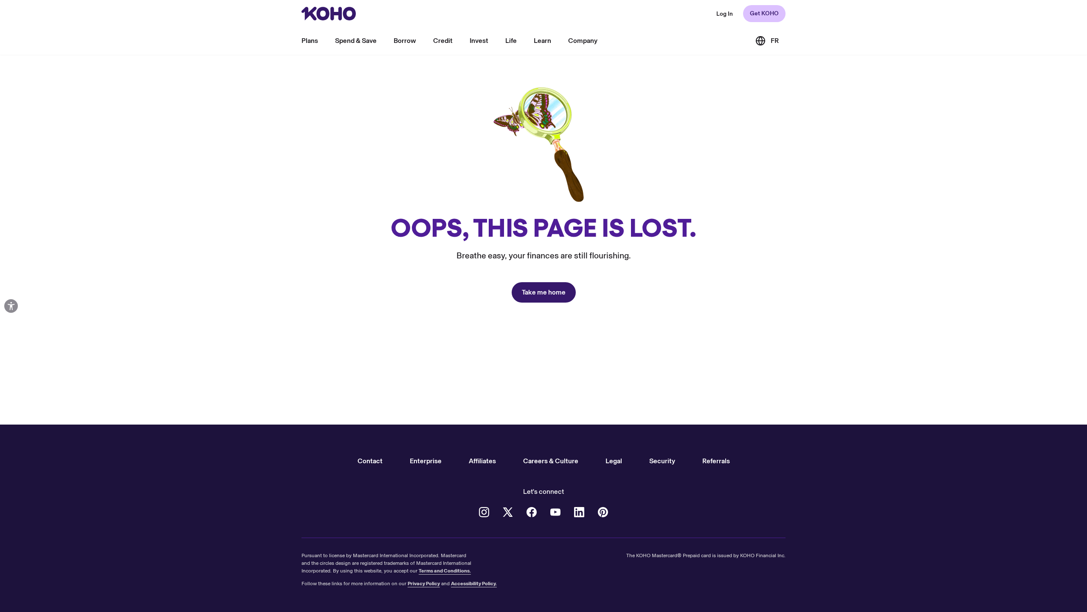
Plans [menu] (309, 41)
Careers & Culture (550, 461)
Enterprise (426, 461)
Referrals (716, 461)
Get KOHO (764, 13)
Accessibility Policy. (474, 583)
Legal (613, 461)
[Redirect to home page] (328, 13)
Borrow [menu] (405, 41)
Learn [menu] (542, 41)
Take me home (544, 292)
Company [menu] (582, 41)
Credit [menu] (443, 41)
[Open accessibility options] (11, 306)
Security (662, 461)
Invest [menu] (479, 41)
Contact (370, 461)
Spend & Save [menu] (356, 41)
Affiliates (482, 461)
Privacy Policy (424, 583)
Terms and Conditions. (445, 571)
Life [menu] (511, 41)
